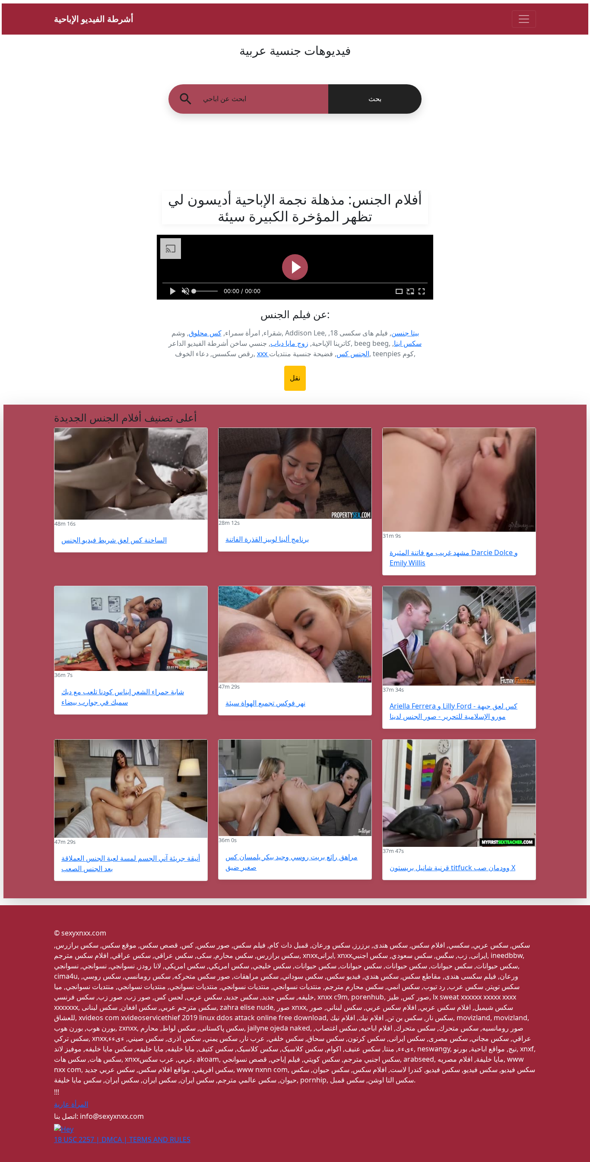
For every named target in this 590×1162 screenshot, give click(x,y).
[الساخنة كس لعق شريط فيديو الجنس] (130, 474)
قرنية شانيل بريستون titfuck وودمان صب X (452, 867)
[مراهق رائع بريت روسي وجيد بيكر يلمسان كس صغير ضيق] (295, 788)
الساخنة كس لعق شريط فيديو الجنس (114, 540)
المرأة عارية (71, 1104)
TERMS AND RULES (159, 1139)
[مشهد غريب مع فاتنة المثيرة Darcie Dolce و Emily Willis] (459, 480)
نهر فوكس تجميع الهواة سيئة (265, 703)
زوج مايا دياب (289, 343)
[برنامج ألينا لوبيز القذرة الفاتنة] (295, 473)
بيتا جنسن (405, 333)
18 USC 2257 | (78, 1139)
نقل (295, 378)
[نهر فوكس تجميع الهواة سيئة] (295, 634)
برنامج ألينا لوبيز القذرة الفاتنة (267, 539)
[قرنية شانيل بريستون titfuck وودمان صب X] (459, 793)
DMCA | (115, 1139)
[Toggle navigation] (524, 19)
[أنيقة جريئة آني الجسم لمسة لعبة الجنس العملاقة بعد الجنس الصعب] (130, 789)
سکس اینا (408, 343)
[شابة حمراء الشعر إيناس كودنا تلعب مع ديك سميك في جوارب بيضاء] (130, 628)
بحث (374, 98)
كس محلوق (205, 333)
